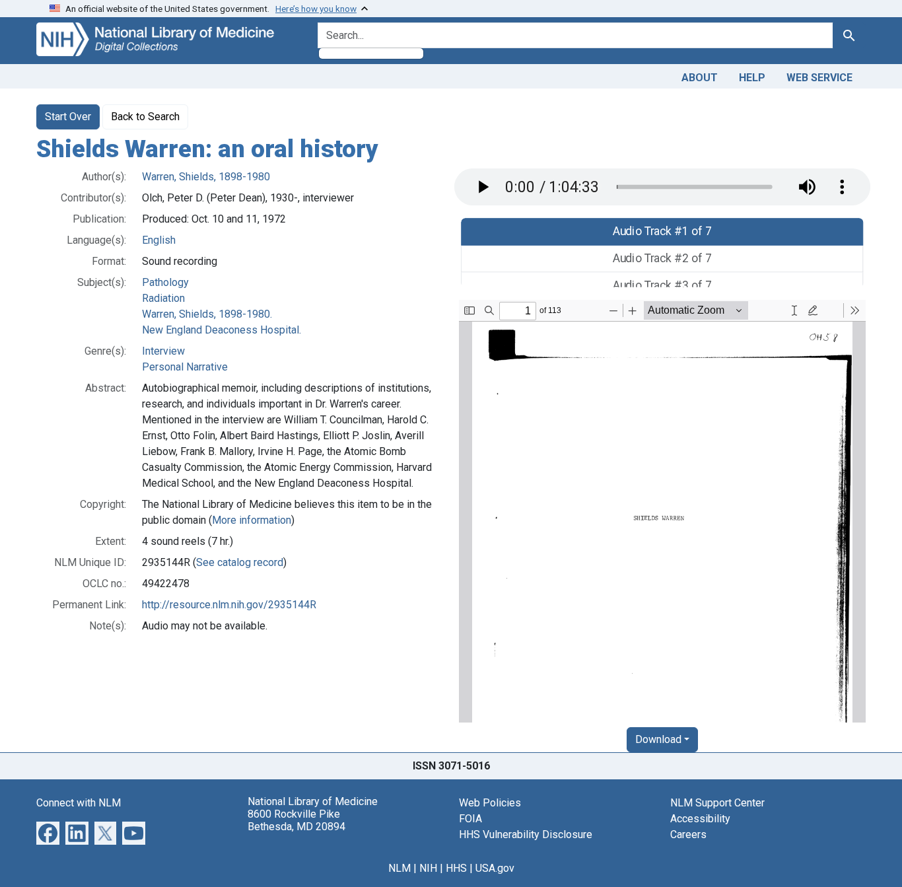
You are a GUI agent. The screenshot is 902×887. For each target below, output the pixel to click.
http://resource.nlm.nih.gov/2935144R (229, 604)
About (699, 77)
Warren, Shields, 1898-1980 (206, 176)
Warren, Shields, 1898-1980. (207, 314)
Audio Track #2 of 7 (662, 259)
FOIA (470, 818)
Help (752, 77)
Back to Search (145, 116)
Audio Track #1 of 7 (662, 231)
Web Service (819, 77)
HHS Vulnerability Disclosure (525, 834)
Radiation (163, 298)
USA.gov (494, 868)
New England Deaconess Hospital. (221, 330)
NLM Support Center (717, 803)
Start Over (68, 116)
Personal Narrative (185, 367)
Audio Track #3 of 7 (662, 285)
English (159, 240)
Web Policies (490, 803)
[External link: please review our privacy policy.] (47, 832)
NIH (428, 868)
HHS (456, 868)
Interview (163, 351)
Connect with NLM (78, 803)
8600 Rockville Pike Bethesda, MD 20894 (296, 820)
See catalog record (239, 562)
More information (251, 520)
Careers (688, 834)
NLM (399, 868)
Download (658, 739)
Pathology (165, 282)
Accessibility (700, 818)
